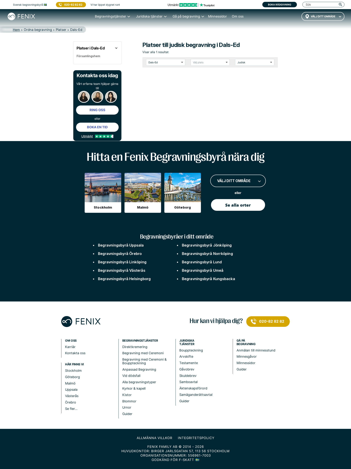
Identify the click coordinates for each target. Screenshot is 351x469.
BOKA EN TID (97, 127)
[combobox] (323, 16)
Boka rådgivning (279, 4)
